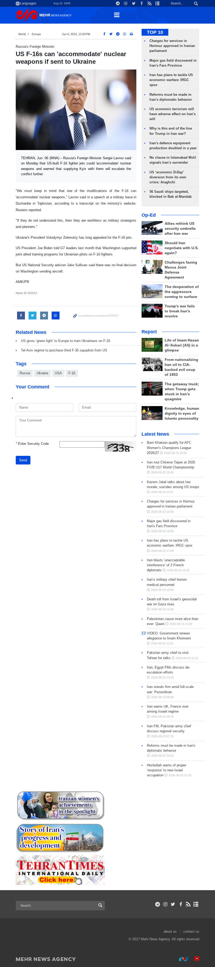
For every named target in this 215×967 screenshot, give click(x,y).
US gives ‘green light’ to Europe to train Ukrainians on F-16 (65, 341)
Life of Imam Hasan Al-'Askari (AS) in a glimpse (182, 345)
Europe (36, 34)
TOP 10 (155, 32)
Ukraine (42, 373)
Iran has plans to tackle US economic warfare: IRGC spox (171, 80)
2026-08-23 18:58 (162, 511)
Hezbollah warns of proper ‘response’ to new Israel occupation (166, 770)
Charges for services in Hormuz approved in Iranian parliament (172, 46)
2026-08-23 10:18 (162, 677)
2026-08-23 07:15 (162, 736)
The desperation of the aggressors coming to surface (182, 292)
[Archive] (196, 904)
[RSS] (188, 904)
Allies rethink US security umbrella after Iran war (180, 229)
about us (170, 931)
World (22, 34)
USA (58, 373)
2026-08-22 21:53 (180, 775)
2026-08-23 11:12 (187, 658)
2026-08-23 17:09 (162, 550)
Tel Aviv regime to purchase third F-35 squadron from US (64, 350)
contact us (191, 931)
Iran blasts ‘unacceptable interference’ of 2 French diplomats (166, 565)
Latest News (155, 434)
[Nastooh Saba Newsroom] (181, 959)
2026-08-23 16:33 (178, 570)
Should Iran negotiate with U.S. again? (181, 248)
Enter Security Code (32, 444)
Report (149, 331)
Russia (25, 373)
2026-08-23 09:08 (162, 697)
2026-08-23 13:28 (181, 624)
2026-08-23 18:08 (162, 531)
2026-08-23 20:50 (175, 453)
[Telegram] (157, 904)
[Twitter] (173, 904)
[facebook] (180, 904)
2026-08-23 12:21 (162, 643)
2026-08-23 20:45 (162, 472)
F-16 (71, 373)
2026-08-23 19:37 (162, 492)
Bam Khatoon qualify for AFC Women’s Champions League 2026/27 (169, 448)
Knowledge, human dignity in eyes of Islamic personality (182, 413)
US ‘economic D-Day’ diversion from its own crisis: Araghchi (167, 177)
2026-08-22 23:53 (162, 755)
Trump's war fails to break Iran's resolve (180, 311)
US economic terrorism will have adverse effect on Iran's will (172, 114)
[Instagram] (165, 904)
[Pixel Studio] (194, 959)
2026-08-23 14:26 (162, 609)
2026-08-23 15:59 (162, 589)
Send (23, 460)
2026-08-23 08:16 (162, 716)
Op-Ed (149, 215)
